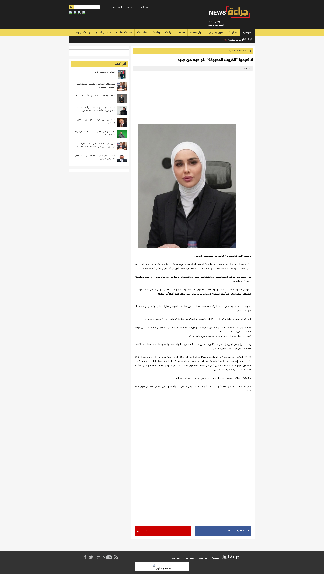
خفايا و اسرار (103, 32)
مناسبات (142, 32)
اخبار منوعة (196, 32)
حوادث (169, 32)
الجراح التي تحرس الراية (104, 72)
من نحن (144, 7)
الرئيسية (247, 32)
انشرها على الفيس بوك (238, 530)
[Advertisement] (192, 95)
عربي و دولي (216, 32)
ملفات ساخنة (124, 32)
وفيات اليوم (83, 32)
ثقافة (181, 32)
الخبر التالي (142, 530)
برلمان (156, 32)
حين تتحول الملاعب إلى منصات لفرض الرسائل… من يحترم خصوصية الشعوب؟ (96, 145)
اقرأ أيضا (120, 64)
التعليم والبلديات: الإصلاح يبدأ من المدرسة (95, 95)
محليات (233, 32)
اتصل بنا (131, 7)
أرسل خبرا (117, 7)
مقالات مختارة (235, 50)
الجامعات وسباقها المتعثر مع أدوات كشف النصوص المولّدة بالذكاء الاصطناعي (95, 109)
